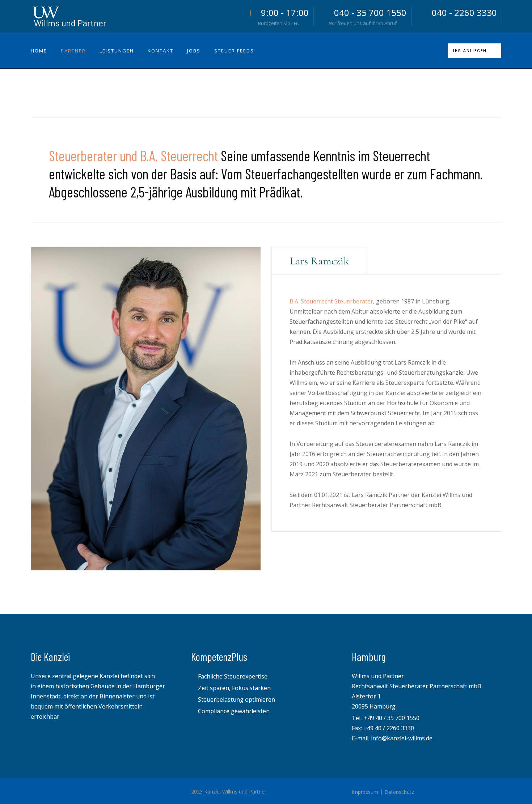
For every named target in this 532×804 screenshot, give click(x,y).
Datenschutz (399, 791)
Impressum (365, 791)
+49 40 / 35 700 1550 (391, 718)
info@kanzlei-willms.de (401, 738)
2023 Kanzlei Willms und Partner (228, 791)
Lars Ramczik (319, 261)
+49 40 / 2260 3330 (388, 728)
